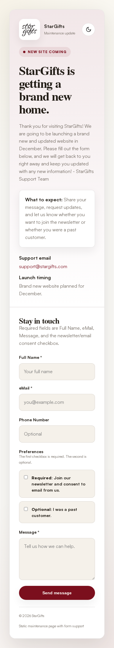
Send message (57, 593)
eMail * (25, 387)
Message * (29, 532)
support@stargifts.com (43, 266)
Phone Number (34, 419)
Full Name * (30, 357)
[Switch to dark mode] (88, 29)
